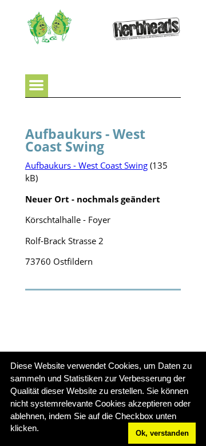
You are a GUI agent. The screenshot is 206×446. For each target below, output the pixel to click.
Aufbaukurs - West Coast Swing (86, 165)
